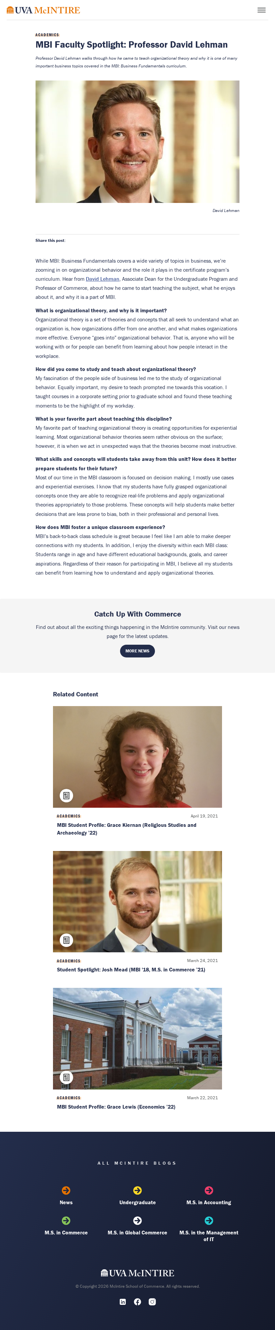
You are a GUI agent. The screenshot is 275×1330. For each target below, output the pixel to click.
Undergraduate (137, 1202)
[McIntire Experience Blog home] (43, 9)
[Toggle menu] (261, 10)
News (66, 1202)
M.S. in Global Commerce (137, 1232)
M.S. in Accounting (208, 1202)
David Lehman (102, 278)
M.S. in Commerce (66, 1232)
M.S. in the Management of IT (208, 1235)
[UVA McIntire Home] (137, 1274)
